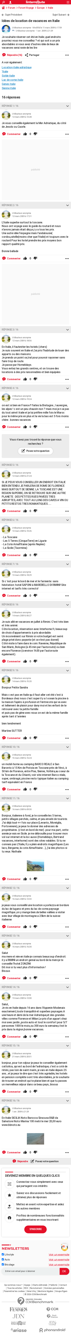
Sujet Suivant (59, 14)
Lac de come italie (12, 79)
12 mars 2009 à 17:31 (21, 216)
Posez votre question (37, 451)
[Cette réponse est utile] (25, 134)
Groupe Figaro (61, 1291)
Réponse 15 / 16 (10, 1045)
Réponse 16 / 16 (10, 1100)
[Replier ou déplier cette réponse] (67, 106)
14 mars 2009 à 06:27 (21, 615)
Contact (63, 1285)
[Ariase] (19, 1330)
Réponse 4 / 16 (10, 388)
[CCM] (52, 1309)
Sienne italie (9, 88)
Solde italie (8, 75)
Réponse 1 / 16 (10, 106)
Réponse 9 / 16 (10, 670)
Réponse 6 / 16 (10, 520)
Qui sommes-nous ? (13, 1285)
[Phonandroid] (52, 1330)
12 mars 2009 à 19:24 (21, 399)
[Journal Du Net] (19, 1316)
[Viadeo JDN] (52, 1323)
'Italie (5, 71)
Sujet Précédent (13, 14)
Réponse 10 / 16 (10, 747)
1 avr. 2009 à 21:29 (44, 30)
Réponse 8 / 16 (10, 604)
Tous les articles (14, 1288)
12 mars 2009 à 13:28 (21, 117)
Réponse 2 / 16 (10, 205)
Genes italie (8, 84)
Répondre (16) (14, 55)
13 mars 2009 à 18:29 (21, 575)
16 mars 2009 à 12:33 (21, 899)
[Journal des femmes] (19, 1309)
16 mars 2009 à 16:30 (21, 946)
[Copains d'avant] (19, 1323)
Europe (41, 7)
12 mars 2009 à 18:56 (21, 340)
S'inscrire (35, 1229)
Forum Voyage (26, 7)
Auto (7, 1259)
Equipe (27, 1285)
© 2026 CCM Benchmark (36, 1294)
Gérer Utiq (31, 1291)
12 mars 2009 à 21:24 (21, 476)
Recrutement (36, 1288)
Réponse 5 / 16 (10, 465)
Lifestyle (9, 1254)
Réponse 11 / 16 (10, 798)
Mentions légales (45, 1291)
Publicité (53, 1285)
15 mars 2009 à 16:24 (21, 758)
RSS (26, 1288)
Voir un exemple (59, 1254)
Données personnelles (54, 1288)
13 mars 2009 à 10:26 (21, 531)
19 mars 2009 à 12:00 (21, 998)
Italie (50, 7)
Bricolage (9, 1264)
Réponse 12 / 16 (10, 888)
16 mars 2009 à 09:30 (21, 809)
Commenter (14, 134)
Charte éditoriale (39, 1285)
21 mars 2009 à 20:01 (21, 1056)
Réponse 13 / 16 (10, 935)
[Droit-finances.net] (52, 1316)
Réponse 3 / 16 (10, 329)
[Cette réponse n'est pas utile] (35, 134)
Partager (34, 55)
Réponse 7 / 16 (10, 564)
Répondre (22, 1161)
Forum (11, 7)
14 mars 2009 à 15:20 (21, 681)
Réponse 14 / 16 (10, 987)
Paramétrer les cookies (14, 1291)
